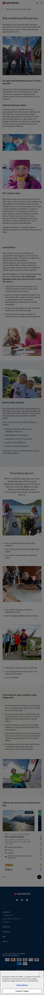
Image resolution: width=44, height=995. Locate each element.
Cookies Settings (22, 985)
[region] (22, 982)
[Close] (41, 973)
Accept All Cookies (21, 991)
